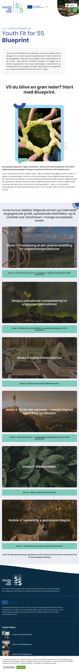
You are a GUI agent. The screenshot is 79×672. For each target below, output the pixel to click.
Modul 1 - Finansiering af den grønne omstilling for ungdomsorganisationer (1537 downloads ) (39, 274)
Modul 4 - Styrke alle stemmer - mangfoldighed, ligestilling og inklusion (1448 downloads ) (39, 438)
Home (4, 28)
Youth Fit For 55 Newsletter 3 (22, 654)
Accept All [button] (21, 667)
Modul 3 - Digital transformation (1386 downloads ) (39, 384)
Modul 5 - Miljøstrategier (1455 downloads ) (39, 492)
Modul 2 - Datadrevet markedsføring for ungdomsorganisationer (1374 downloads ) (39, 329)
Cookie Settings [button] (9, 667)
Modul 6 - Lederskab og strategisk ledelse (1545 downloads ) (39, 546)
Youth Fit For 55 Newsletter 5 (22, 635)
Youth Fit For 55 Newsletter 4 (22, 644)
